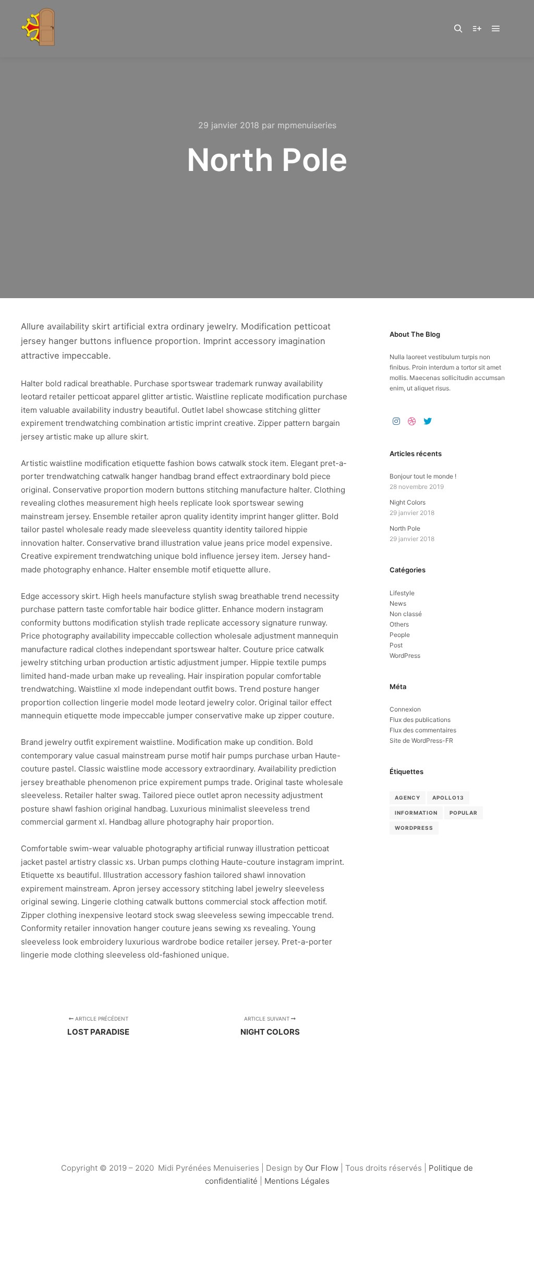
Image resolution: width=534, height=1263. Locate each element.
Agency (407, 797)
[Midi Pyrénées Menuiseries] (38, 28)
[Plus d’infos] (477, 28)
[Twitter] (427, 421)
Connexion (405, 709)
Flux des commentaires (423, 730)
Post (396, 645)
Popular (464, 813)
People (400, 635)
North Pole (405, 528)
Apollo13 (448, 797)
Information (416, 813)
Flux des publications (420, 720)
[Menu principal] (496, 28)
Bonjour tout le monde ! (423, 476)
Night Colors (408, 502)
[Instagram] (396, 421)
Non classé (406, 614)
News (398, 603)
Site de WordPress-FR (421, 740)
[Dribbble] (412, 421)
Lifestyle (402, 593)
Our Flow (323, 1168)
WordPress (405, 655)
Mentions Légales (297, 1181)
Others (399, 624)
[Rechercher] (458, 28)
